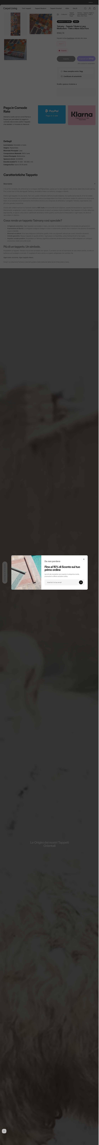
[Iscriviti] (80, 582)
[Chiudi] (83, 559)
